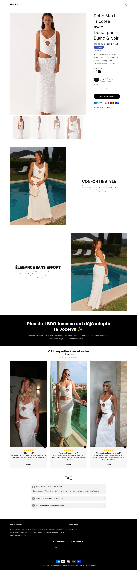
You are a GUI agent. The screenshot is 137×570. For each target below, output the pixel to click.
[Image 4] (74, 127)
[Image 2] (38, 127)
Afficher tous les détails (103, 107)
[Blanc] (95, 71)
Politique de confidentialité (88, 565)
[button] (126, 4)
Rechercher (73, 529)
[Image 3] (56, 127)
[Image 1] (21, 127)
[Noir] (99, 71)
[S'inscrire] (85, 547)
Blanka (48, 565)
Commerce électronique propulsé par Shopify (64, 565)
